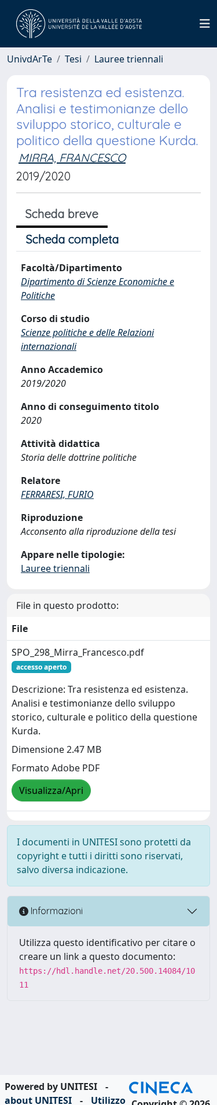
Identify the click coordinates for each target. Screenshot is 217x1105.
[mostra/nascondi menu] (205, 23)
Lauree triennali (128, 59)
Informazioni (55, 910)
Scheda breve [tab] (61, 213)
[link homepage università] (79, 23)
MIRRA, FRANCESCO (72, 157)
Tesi (73, 59)
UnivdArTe (29, 59)
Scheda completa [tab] (72, 239)
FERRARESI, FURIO (57, 494)
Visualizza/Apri (51, 790)
